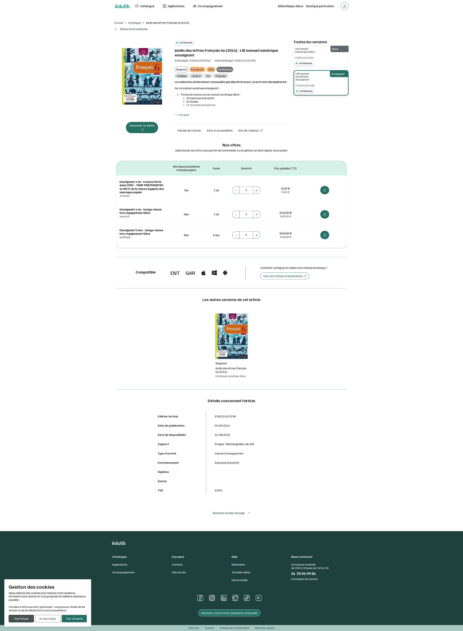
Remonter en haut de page (229, 513)
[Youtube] (259, 598)
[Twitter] (235, 598)
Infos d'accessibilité (220, 130)
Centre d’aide (240, 580)
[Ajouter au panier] (324, 190)
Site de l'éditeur (248, 130)
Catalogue (146, 6)
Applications (175, 6)
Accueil (118, 22)
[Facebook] (200, 598)
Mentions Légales (265, 627)
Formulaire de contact (304, 579)
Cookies (209, 627)
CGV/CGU (193, 627)
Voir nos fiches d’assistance (283, 276)
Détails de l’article (189, 130)
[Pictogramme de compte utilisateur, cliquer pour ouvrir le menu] (345, 6)
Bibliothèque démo (290, 6)
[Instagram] (212, 598)
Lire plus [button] (183, 115)
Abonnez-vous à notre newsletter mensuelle (229, 613)
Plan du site (179, 572)
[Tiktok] (247, 598)
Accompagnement (210, 6)
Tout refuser (21, 618)
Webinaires (238, 564)
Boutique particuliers (320, 6)
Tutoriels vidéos (241, 572)
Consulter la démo (142, 125)
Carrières (177, 564)
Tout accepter (74, 618)
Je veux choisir (47, 618)
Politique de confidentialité (234, 627)
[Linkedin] (224, 598)
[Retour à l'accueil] (122, 6)
